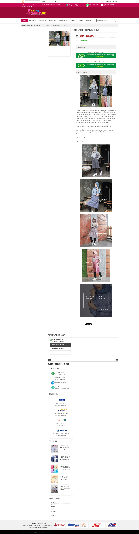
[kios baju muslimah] (36, 12)
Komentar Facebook (58, 348)
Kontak (73, 20)
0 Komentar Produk (58, 344)
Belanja (81, 20)
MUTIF (53, 507)
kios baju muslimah (38, 532)
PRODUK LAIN (63, 20)
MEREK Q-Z (52, 20)
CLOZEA (88, 20)
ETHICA (53, 505)
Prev (49, 360)
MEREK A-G (32, 20)
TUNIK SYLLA (37, 26)
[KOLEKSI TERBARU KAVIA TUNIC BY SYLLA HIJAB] (60, 341)
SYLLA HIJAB (29, 26)
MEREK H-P (42, 20)
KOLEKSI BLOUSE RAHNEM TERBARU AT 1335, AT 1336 (65, 467)
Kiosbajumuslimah (60, 379)
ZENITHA (53, 515)
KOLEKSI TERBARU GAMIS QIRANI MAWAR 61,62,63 (65, 457)
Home (23, 26)
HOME (24, 20)
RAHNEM (53, 511)
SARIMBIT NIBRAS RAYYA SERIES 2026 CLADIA (65, 488)
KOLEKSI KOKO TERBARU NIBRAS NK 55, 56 (64, 447)
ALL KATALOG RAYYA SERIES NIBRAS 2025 (64, 478)
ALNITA (53, 502)
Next (117, 360)
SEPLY (53, 513)
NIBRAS (53, 509)
